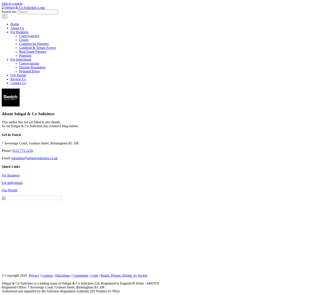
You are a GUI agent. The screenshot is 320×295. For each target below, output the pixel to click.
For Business (11, 175)
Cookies (47, 275)
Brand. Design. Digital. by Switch (124, 275)
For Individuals (12, 183)
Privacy (34, 275)
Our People (9, 190)
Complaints (80, 275)
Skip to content (12, 3)
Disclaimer (62, 275)
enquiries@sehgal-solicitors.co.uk (35, 158)
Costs (94, 275)
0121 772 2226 (22, 151)
